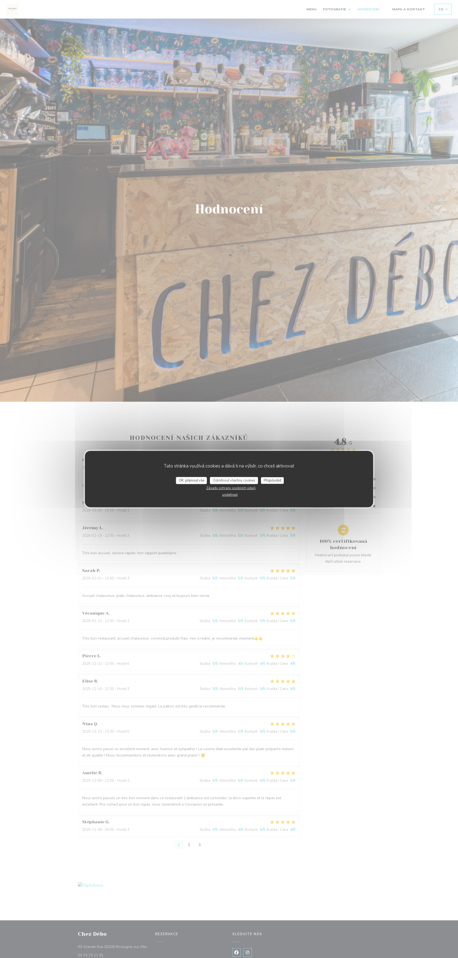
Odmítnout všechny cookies (234, 480)
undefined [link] (229, 494)
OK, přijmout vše (191, 480)
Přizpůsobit (272, 480)
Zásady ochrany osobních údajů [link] (231, 488)
